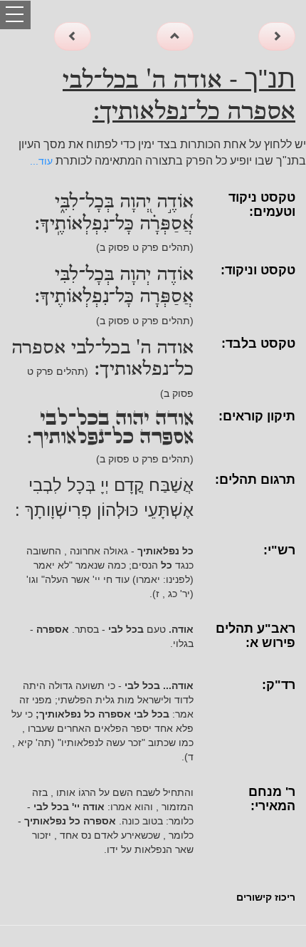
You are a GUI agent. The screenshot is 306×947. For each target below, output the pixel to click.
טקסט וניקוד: (258, 270)
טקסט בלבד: (258, 343)
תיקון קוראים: (256, 416)
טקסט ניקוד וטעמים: (261, 204)
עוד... (41, 161)
